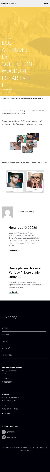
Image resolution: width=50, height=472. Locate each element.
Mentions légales (28, 447)
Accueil (4, 98)
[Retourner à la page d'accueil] (8, 3)
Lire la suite (13, 250)
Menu (46, 3)
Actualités (6, 348)
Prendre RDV (7, 355)
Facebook (11, 432)
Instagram (11, 437)
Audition (5, 335)
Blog (8, 98)
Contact (5, 342)
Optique (13, 98)
